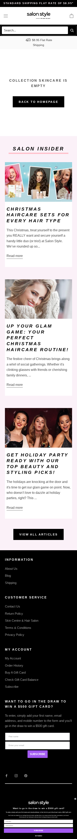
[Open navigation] (6, 16)
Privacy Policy (14, 634)
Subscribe (11, 686)
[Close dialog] (75, 799)
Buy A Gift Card (15, 672)
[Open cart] (71, 16)
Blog (8, 575)
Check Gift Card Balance (21, 679)
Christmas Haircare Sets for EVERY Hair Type (38, 214)
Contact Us (12, 606)
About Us (11, 568)
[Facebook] (6, 775)
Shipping (10, 583)
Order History (14, 665)
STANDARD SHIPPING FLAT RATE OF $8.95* (38, 3)
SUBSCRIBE (37, 754)
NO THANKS (38, 836)
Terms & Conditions (18, 627)
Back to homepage (38, 101)
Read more (15, 256)
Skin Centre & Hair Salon (21, 620)
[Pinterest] (25, 775)
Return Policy (14, 613)
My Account (13, 658)
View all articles (38, 534)
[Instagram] (16, 775)
